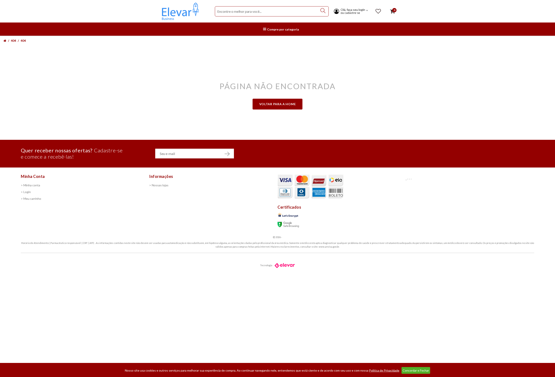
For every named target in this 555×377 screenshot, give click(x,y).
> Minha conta (30, 185)
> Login (26, 192)
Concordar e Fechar (416, 370)
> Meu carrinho (31, 198)
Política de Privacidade (384, 370)
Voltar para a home (277, 104)
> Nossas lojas (158, 185)
